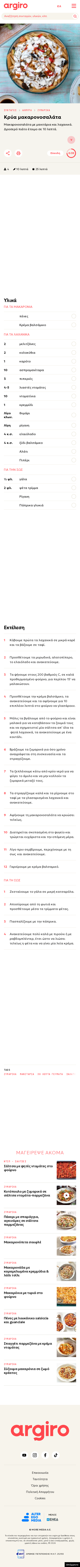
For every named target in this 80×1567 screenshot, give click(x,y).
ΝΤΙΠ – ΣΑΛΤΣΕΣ (15, 1161)
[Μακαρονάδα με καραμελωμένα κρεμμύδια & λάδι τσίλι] (66, 1271)
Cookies (40, 1498)
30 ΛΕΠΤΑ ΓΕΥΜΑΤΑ (50, 1074)
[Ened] (52, 1519)
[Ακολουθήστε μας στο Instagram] (35, 1455)
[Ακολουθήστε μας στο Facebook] (45, 1455)
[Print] (18, 153)
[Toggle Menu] (74, 6)
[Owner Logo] (31, 1517)
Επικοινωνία (40, 1473)
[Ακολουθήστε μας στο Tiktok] (56, 1455)
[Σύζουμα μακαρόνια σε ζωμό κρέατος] (66, 1372)
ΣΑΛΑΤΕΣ (71, 1074)
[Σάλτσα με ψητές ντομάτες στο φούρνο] (66, 1170)
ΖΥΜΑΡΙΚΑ (43, 110)
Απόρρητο (72, 1564)
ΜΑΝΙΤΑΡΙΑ (27, 1074)
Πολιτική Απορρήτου (40, 1492)
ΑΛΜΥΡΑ (27, 110)
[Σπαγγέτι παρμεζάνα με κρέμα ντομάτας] (66, 1347)
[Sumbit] (75, 16)
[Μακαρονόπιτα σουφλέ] (66, 1246)
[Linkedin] (40, 153)
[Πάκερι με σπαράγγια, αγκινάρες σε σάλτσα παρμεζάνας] (66, 1220)
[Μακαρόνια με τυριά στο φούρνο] (66, 1296)
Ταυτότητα (40, 1479)
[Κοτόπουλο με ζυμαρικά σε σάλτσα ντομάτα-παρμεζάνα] (66, 1195)
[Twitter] (30, 153)
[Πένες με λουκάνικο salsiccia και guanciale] (66, 1322)
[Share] (8, 153)
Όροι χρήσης (40, 1485)
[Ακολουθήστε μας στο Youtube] (24, 1455)
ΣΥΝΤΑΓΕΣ (10, 110)
